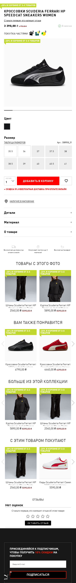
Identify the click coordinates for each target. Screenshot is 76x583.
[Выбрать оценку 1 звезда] (28, 516)
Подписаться (38, 574)
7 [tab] (59, 110)
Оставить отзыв (38, 523)
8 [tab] (67, 110)
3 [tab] (25, 110)
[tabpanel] (38, 72)
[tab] (38, 212)
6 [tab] (50, 110)
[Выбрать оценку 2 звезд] (33, 516)
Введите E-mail (19, 564)
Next (73, 344)
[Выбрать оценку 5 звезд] (47, 516)
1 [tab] (8, 110)
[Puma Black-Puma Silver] (7, 126)
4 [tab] (34, 110)
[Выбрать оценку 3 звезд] (38, 516)
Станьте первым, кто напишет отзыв (22, 20)
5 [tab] (42, 110)
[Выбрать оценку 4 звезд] (42, 516)
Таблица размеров (14, 142)
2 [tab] (17, 110)
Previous (3, 344)
